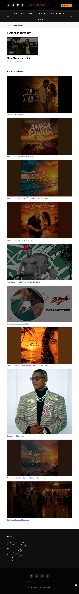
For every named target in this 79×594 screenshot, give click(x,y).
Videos (31, 13)
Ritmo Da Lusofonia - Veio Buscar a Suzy (21, 240)
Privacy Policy (27, 582)
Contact (39, 19)
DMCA (47, 582)
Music (23, 13)
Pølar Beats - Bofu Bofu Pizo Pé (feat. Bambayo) (23, 282)
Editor (10, 61)
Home (16, 13)
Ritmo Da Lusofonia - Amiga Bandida (20, 156)
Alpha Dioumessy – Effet (18, 58)
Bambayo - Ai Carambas (15, 436)
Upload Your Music (57, 13)
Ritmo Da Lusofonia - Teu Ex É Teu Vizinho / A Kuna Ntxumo (27, 198)
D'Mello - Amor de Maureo (16, 115)
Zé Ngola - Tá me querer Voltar (18, 324)
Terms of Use (38, 582)
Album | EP (41, 13)
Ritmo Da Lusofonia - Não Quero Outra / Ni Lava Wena (26, 478)
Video (11, 52)
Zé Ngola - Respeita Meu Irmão (18, 520)
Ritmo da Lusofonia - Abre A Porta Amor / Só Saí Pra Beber (27, 366)
